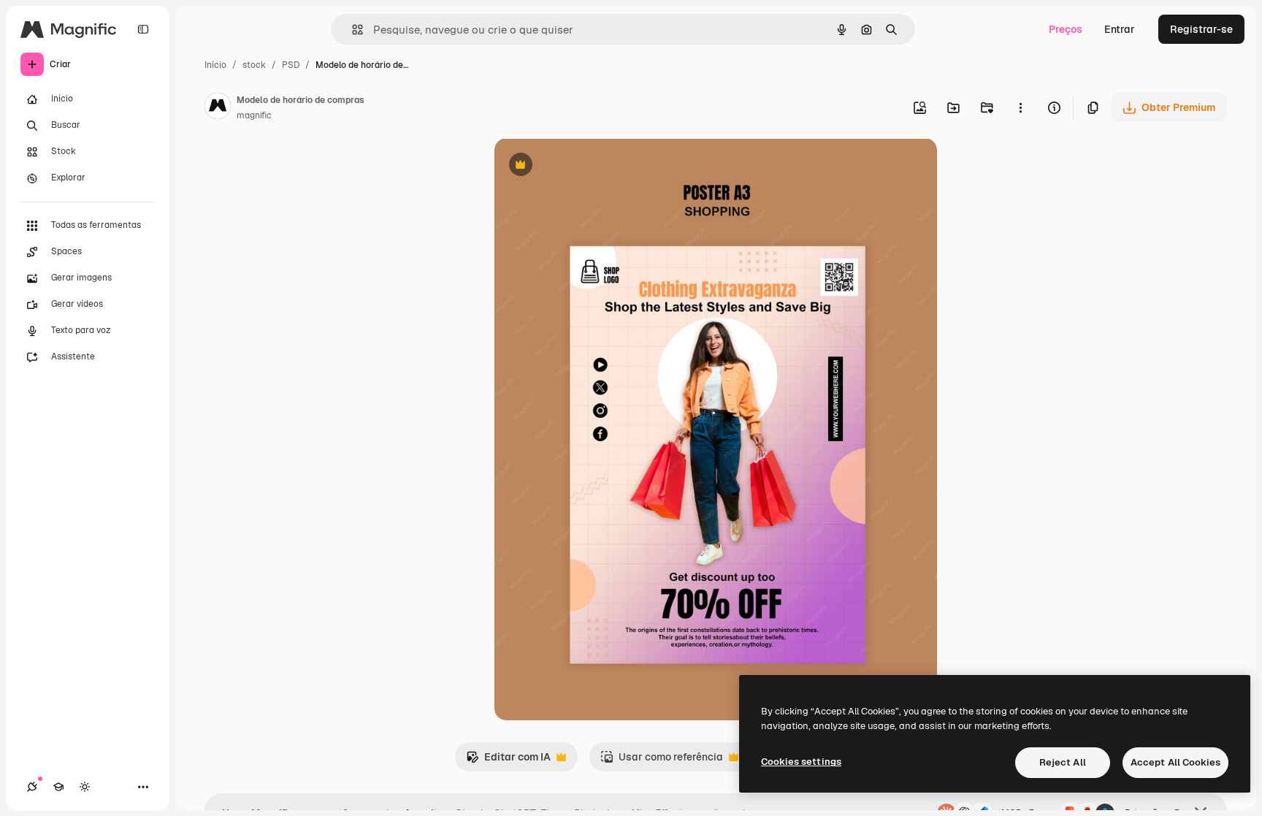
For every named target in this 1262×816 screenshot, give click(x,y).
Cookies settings (801, 761)
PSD (290, 65)
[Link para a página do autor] (217, 108)
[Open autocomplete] (352, 29)
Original (587, 166)
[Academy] (58, 786)
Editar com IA (508, 760)
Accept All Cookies (1175, 762)
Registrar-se (1201, 29)
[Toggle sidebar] (143, 29)
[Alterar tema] (84, 786)
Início (215, 65)
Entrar (1119, 29)
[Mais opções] (1020, 107)
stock (254, 65)
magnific (254, 115)
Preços (1065, 29)
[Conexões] (32, 786)
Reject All (1062, 762)
